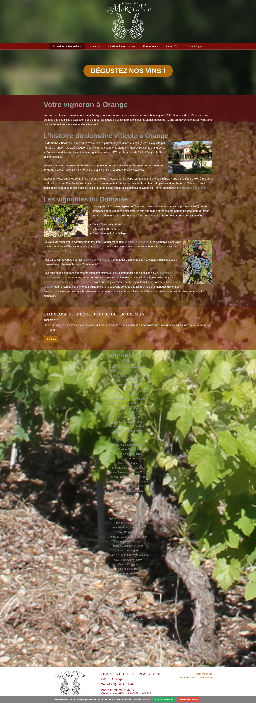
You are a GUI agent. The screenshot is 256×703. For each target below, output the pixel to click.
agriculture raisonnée (136, 241)
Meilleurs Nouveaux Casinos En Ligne (128, 472)
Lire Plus (51, 339)
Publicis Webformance (201, 677)
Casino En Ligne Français (128, 490)
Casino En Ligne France (128, 380)
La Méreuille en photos (121, 46)
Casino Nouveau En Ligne (128, 499)
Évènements (150, 46)
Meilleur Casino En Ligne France (128, 375)
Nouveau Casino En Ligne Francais (128, 449)
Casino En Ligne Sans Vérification (128, 536)
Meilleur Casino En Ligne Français (128, 486)
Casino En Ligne (128, 385)
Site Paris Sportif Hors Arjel (128, 467)
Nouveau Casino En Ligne (128, 458)
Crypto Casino (128, 435)
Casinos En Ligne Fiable (128, 522)
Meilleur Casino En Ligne (128, 509)
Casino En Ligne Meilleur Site (128, 398)
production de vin (103, 246)
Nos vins (95, 46)
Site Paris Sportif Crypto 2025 (128, 366)
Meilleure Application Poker (128, 601)
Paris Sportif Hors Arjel (128, 573)
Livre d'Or (171, 46)
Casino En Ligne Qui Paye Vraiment (128, 555)
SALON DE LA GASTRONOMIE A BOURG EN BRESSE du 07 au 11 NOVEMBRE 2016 (125, 314)
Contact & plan (194, 46)
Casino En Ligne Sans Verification (128, 628)
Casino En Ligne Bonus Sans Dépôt (128, 504)
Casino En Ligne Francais (128, 660)
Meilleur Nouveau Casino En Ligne (128, 481)
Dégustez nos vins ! (128, 71)
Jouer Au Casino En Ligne (128, 545)
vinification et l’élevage (59, 251)
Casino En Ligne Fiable (128, 444)
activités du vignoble (95, 259)
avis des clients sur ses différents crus (70, 282)
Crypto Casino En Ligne (128, 541)
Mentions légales (204, 674)
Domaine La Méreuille (66, 46)
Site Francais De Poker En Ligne (128, 371)
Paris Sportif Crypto (128, 362)
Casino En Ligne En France (128, 412)
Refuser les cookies (189, 699)
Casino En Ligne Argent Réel (128, 587)
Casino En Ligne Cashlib (128, 619)
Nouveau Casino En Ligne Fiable (128, 476)
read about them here (103, 699)
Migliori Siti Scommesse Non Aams (128, 518)
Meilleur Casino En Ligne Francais (128, 417)
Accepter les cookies (163, 699)
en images (191, 187)
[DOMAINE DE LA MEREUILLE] (128, 21)
